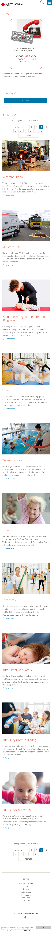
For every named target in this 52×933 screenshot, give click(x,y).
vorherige (18, 127)
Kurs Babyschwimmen (16, 810)
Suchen (25, 100)
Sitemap (26, 889)
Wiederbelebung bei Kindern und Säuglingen (23, 318)
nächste (28, 135)
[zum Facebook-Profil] (25, 917)
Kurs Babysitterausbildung (19, 740)
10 (41, 130)
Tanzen (7, 530)
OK (44, 928)
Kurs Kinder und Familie (17, 670)
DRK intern (26, 900)
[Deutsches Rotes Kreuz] (7, 5)
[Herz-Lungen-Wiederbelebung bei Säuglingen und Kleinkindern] (26, 295)
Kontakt (26, 886)
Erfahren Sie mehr (29, 931)
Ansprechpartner (26, 883)
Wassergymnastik (13, 460)
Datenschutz (26, 892)
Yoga (5, 390)
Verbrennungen (12, 177)
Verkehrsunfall (11, 247)
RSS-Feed (26, 897)
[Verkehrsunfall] (26, 225)
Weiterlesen (10, 195)
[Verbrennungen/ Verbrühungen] (26, 155)
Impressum (26, 895)
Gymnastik (9, 600)
